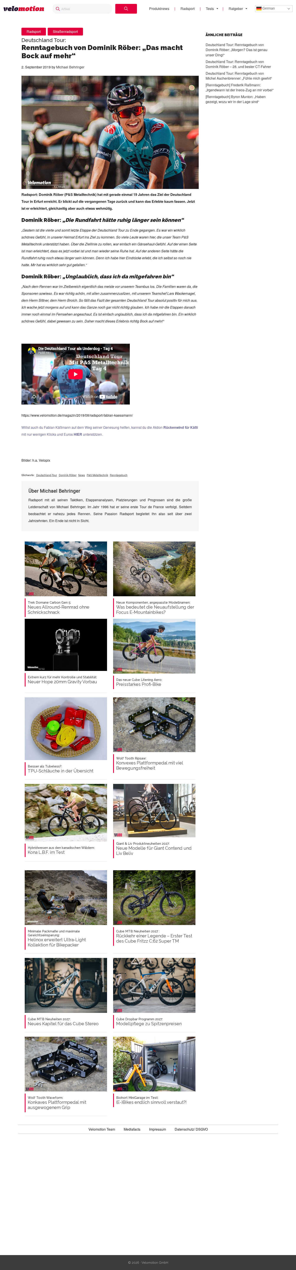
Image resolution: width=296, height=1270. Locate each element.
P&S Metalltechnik (97, 475)
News (81, 475)
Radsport (188, 8)
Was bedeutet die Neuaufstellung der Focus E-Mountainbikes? (155, 608)
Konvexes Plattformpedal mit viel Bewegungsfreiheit (149, 763)
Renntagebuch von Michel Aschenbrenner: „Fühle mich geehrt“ (239, 76)
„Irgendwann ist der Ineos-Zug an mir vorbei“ (239, 87)
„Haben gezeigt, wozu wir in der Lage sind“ (236, 99)
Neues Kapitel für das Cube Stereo (63, 1021)
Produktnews (159, 8)
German (268, 8)
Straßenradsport (65, 31)
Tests (210, 8)
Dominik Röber (67, 475)
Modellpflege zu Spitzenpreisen (149, 1021)
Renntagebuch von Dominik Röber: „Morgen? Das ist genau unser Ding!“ (236, 49)
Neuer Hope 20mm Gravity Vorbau (62, 679)
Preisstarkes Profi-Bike (139, 682)
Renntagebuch (118, 475)
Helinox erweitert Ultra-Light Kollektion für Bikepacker (57, 938)
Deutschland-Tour (46, 475)
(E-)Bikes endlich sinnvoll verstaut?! (151, 1100)
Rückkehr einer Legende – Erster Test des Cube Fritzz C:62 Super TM (154, 936)
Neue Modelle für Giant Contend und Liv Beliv (154, 849)
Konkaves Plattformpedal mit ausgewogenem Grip (57, 1103)
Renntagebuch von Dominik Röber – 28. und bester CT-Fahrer (238, 64)
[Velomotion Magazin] (23, 8)
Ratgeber (236, 8)
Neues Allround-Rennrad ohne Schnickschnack (58, 608)
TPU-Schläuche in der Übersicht (60, 769)
